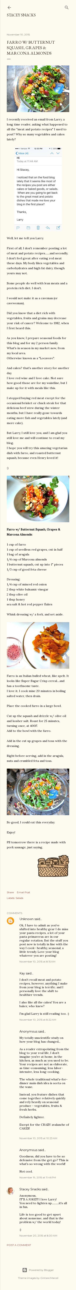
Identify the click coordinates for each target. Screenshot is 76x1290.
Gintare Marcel (49, 1278)
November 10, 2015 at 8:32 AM (37, 1019)
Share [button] (10, 892)
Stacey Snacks (21, 15)
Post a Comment (19, 1245)
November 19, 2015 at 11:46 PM (37, 1177)
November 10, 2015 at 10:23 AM (38, 1138)
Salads (19, 898)
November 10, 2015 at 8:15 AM (37, 961)
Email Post (23, 892)
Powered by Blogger (41, 1270)
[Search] (66, 7)
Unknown (26, 919)
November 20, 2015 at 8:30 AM (38, 1235)
